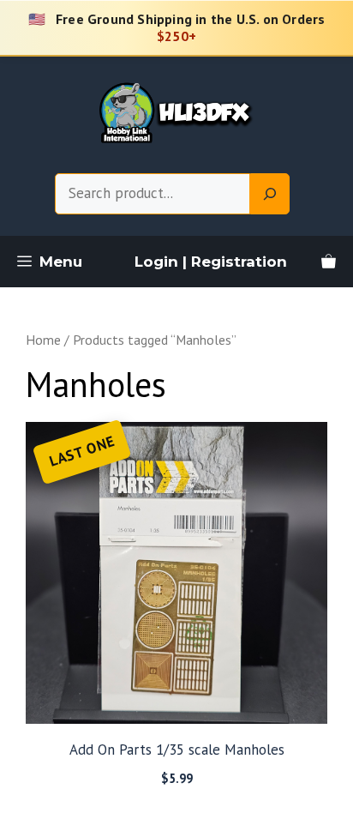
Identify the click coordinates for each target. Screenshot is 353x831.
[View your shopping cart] (328, 261)
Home (43, 339)
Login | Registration (211, 261)
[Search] (270, 193)
